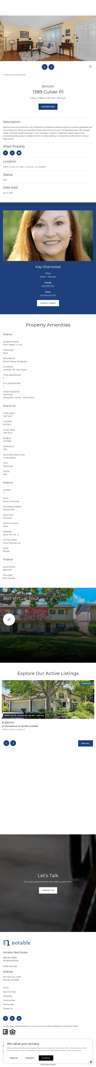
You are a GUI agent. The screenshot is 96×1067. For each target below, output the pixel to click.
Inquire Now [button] (48, 107)
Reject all (14, 1058)
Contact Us (8, 1008)
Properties (7, 996)
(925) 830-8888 (10, 958)
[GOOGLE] (19, 1018)
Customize (29, 1058)
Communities (9, 1000)
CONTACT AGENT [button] (48, 303)
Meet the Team (10, 992)
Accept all (46, 1058)
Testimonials (8, 1004)
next (51, 67)
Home (6, 988)
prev (45, 67)
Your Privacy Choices (48, 1064)
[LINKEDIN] (12, 1018)
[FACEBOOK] (5, 1018)
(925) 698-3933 (48, 286)
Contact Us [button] (48, 890)
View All (85, 743)
